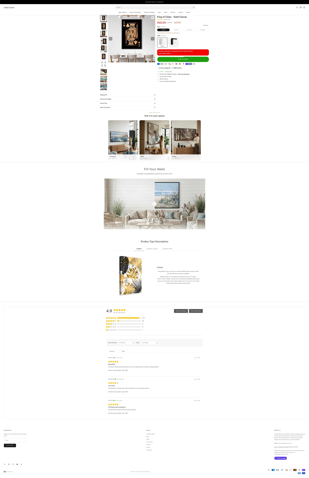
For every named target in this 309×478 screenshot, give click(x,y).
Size (159, 12)
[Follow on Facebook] (4, 464)
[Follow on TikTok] (21, 464)
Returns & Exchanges (105, 99)
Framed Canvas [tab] (152, 249)
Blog (147, 436)
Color (165, 12)
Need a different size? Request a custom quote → (168, 32)
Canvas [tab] (139, 249)
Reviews (148, 444)
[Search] (193, 7)
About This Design (105, 107)
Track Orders (149, 442)
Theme (173, 12)
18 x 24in (176, 30)
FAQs (147, 439)
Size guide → (206, 25)
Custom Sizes (103, 103)
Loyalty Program (150, 434)
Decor (188, 12)
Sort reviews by (112, 342)
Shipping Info (103, 95)
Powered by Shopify (145, 471)
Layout (180, 12)
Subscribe (10, 445)
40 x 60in (202, 30)
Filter (137, 342)
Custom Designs (149, 12)
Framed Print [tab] (168, 249)
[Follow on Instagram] (9, 464)
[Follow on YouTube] (17, 464)
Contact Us (149, 450)
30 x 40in (189, 30)
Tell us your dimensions (184, 74)
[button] (125, 318)
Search (148, 447)
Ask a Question (196, 311)
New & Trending (135, 12)
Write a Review (181, 311)
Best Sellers (123, 12)
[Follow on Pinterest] (13, 464)
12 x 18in (163, 30)
